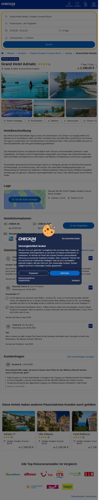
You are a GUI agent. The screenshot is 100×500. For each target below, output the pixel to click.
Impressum (76, 280)
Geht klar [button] (64, 273)
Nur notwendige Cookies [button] (71, 238)
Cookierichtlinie (24, 280)
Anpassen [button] (33, 273)
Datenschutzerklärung (26, 278)
